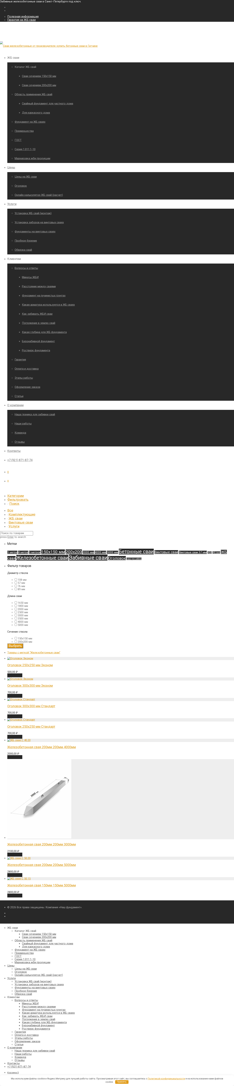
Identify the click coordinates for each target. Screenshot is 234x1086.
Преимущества (24, 131)
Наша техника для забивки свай (35, 414)
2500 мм (23, 612)
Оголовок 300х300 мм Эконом (30, 685)
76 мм (21, 586)
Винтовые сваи (21, 522)
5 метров (35, 552)
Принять (122, 1081)
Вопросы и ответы (26, 268)
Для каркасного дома (36, 112)
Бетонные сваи (136, 552)
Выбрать (15, 646)
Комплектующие (22, 514)
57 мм (21, 583)
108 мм (22, 579)
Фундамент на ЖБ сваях (30, 121)
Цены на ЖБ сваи (26, 176)
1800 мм (23, 606)
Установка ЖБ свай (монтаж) (33, 213)
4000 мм (100, 552)
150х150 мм (53, 551)
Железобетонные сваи (42, 558)
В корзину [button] (14, 675)
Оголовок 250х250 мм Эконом (30, 665)
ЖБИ (209, 552)
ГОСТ (18, 140)
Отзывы (20, 442)
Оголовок (21, 185)
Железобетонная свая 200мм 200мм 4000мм (41, 747)
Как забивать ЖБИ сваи (37, 313)
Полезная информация (23, 16)
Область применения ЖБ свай (33, 94)
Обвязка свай (23, 249)
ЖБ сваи (15, 518)
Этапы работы (24, 377)
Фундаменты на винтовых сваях (35, 231)
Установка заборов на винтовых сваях (39, 222)
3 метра (12, 552)
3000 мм (88, 552)
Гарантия (20, 359)
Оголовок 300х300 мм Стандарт (31, 706)
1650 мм (23, 602)
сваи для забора (134, 559)
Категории (15, 496)
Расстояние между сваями (39, 286)
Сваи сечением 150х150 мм (39, 76)
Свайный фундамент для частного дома (47, 103)
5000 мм (112, 552)
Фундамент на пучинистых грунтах (43, 295)
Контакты (14, 451)
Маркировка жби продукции (32, 158)
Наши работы (23, 423)
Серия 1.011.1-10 (25, 149)
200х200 (74, 551)
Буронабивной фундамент (38, 341)
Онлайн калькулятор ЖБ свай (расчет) (39, 195)
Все (10, 510)
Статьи (19, 396)
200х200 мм (25, 641)
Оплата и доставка (27, 368)
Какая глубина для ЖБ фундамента (44, 332)
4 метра (23, 552)
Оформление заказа (27, 387)
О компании (15, 405)
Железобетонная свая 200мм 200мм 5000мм (41, 865)
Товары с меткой (33, 652)
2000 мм (23, 609)
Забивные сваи (88, 558)
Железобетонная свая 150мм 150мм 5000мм (41, 885)
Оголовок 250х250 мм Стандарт (31, 726)
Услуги (11, 204)
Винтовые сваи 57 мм (193, 552)
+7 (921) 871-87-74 (20, 460)
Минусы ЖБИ (30, 277)
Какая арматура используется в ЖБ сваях (48, 304)
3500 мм (23, 618)
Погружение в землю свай (38, 323)
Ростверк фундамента (36, 350)
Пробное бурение (26, 240)
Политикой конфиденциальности (166, 1078)
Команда (20, 432)
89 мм (21, 589)
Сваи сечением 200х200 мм (39, 85)
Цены (11, 167)
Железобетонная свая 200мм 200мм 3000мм (41, 844)
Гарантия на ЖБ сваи (21, 20)
